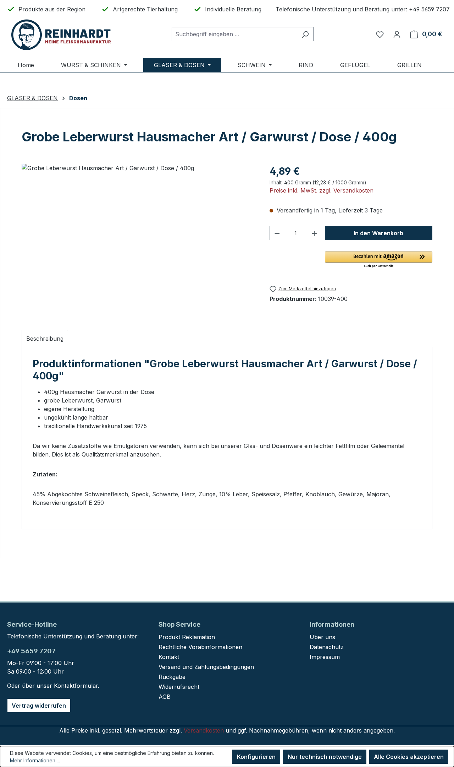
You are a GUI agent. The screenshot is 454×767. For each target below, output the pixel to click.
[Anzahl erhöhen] (314, 233)
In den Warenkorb (378, 233)
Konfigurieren (256, 756)
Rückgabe (172, 676)
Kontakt (169, 656)
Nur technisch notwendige (325, 756)
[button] (378, 260)
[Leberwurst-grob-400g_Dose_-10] (138, 240)
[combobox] (234, 34)
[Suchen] (305, 34)
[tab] (45, 338)
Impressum (325, 656)
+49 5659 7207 (31, 651)
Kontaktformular (76, 685)
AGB (165, 696)
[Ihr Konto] (396, 34)
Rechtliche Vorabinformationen (200, 646)
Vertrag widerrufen (39, 705)
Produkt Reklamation (187, 637)
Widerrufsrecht (179, 686)
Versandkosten (204, 730)
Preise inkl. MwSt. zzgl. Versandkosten (321, 190)
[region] (138, 240)
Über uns (322, 637)
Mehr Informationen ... (35, 760)
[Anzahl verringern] (277, 233)
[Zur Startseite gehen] (60, 34)
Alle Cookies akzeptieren (409, 756)
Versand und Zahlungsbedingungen (206, 666)
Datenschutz (327, 646)
